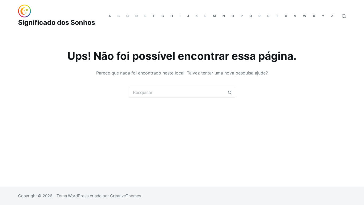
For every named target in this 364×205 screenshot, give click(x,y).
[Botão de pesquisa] (230, 92)
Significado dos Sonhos (56, 22)
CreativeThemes (125, 195)
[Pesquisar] (344, 16)
